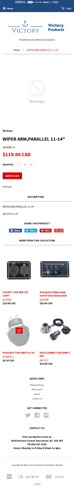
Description (36, 196)
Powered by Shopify (54, 465)
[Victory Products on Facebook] (37, 416)
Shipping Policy (37, 384)
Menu (10, 8)
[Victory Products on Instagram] (46, 416)
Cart (68, 8)
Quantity (8, 164)
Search (37, 394)
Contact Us (37, 398)
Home (16, 50)
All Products (37, 389)
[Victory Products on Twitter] (27, 416)
